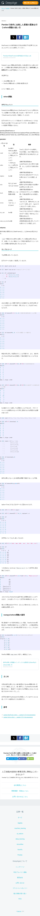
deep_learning (20, 839)
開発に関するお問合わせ (30, 2)
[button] (13, 37)
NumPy (20, 849)
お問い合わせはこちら (20, 796)
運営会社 (20, 877)
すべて (20, 817)
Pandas (20, 855)
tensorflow (20, 844)
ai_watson (20, 833)
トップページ (20, 867)
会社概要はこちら (20, 785)
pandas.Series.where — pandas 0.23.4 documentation (18, 717)
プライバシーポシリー (20, 888)
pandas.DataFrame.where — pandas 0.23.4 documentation (19, 715)
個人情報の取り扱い (20, 893)
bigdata (20, 823)
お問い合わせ (20, 883)
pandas (7, 8)
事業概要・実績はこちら (20, 791)
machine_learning (20, 828)
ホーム (3, 8)
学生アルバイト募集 (20, 872)
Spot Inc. (19, 911)
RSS (20, 899)
